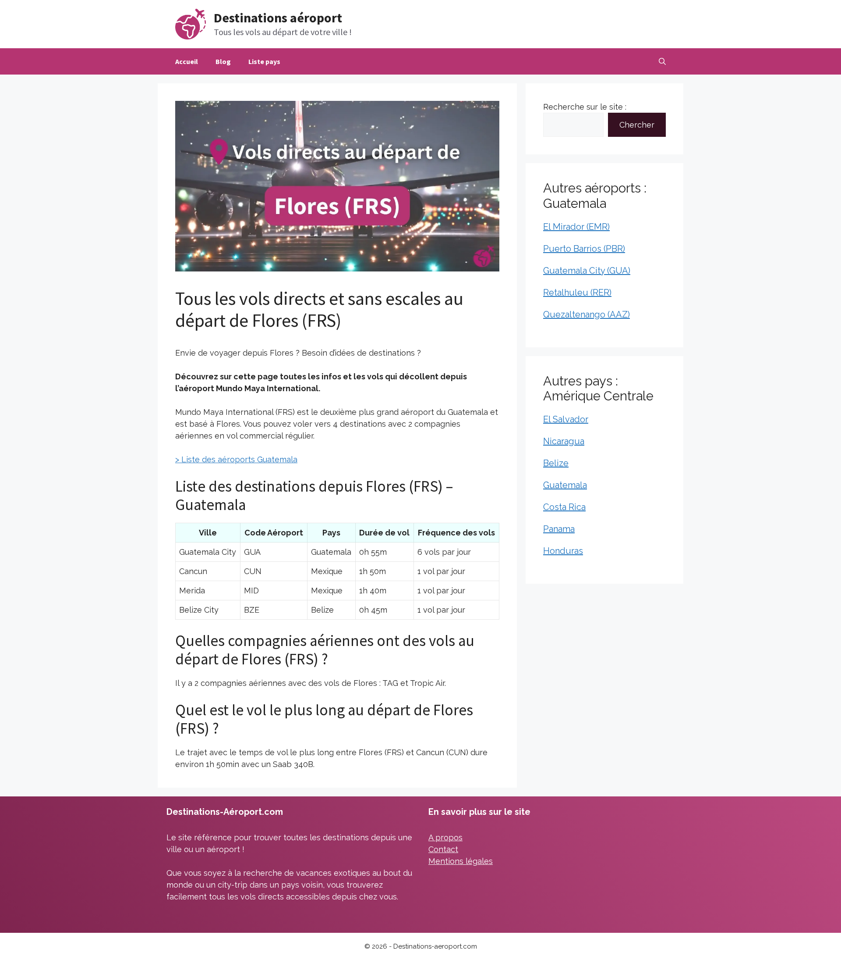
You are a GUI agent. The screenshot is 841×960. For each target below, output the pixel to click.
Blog (223, 61)
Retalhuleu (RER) (577, 292)
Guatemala (565, 485)
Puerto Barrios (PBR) (584, 248)
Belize (556, 463)
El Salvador (565, 419)
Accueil (186, 61)
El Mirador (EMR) (576, 226)
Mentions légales (460, 861)
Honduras (563, 551)
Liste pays (264, 61)
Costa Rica (564, 507)
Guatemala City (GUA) (586, 270)
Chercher (636, 124)
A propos (445, 837)
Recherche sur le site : (584, 106)
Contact (443, 849)
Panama (559, 529)
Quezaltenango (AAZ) (586, 314)
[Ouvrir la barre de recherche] (662, 61)
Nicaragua (563, 441)
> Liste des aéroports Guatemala (236, 459)
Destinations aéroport (278, 17)
